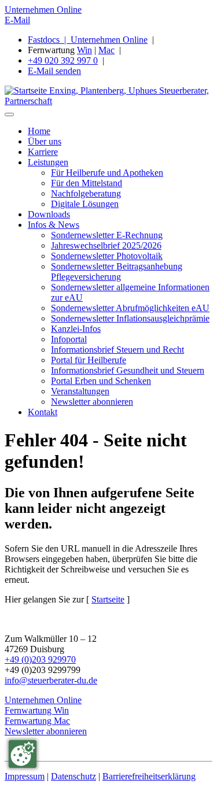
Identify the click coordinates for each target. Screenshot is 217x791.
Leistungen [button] (48, 162)
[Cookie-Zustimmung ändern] (22, 754)
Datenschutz (73, 776)
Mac (106, 50)
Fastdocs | (49, 40)
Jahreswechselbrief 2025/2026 (106, 245)
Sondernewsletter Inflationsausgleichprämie (130, 318)
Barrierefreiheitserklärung (149, 776)
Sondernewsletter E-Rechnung (107, 235)
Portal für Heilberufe (88, 360)
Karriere (43, 152)
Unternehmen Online (43, 9)
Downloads (49, 214)
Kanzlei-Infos (76, 329)
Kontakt (42, 412)
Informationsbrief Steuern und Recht (117, 349)
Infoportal (69, 339)
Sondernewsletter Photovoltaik (107, 256)
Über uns (44, 141)
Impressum (25, 776)
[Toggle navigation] (9, 114)
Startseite (107, 599)
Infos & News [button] (53, 225)
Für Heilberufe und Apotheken (107, 173)
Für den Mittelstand (86, 183)
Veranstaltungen (80, 391)
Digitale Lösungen (85, 204)
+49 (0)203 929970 (40, 659)
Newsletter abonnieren (92, 401)
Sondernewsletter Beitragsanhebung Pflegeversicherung (116, 271)
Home (39, 131)
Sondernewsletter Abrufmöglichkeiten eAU (130, 308)
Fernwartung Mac (37, 721)
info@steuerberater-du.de (51, 680)
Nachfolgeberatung (86, 193)
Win (84, 50)
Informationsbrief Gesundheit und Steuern (127, 370)
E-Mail (17, 20)
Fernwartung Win (37, 710)
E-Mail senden (54, 71)
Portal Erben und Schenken (101, 381)
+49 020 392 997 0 (63, 60)
